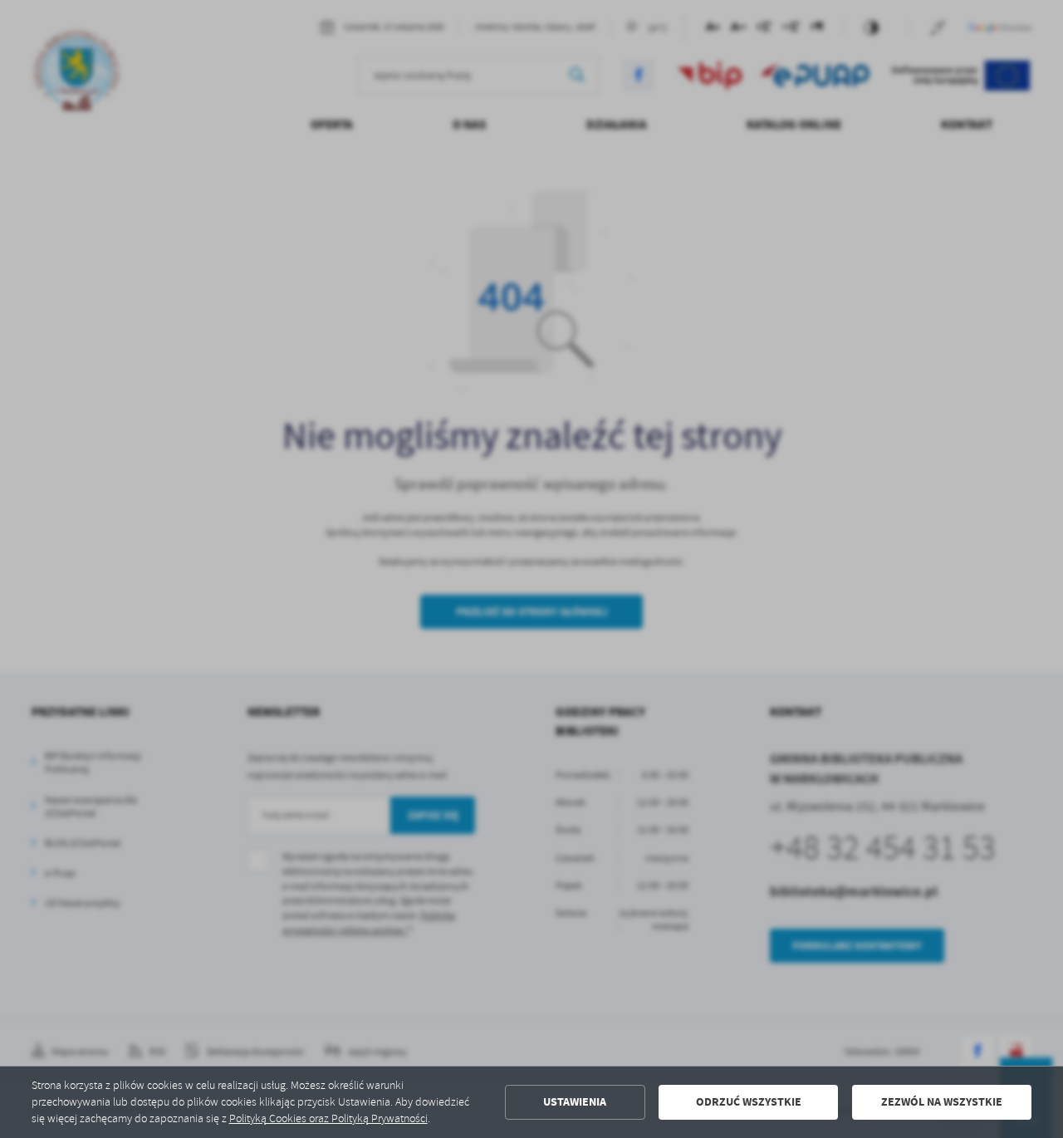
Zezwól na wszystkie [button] (941, 1102)
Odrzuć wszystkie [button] (748, 1102)
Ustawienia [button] (574, 1102)
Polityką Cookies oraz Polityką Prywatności (328, 1118)
